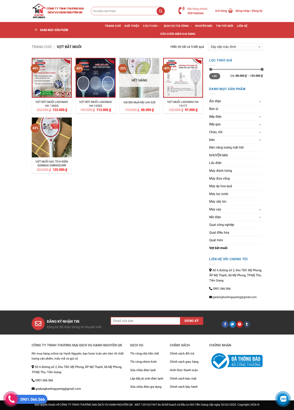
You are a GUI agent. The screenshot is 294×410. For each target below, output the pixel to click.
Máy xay (215, 209)
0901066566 (196, 13)
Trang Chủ (113, 26)
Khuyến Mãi (203, 26)
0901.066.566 (221, 288)
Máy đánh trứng (220, 171)
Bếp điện (215, 117)
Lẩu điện (215, 163)
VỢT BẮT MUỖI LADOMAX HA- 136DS (51, 104)
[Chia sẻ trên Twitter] (232, 324)
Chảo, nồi (215, 132)
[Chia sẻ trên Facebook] (225, 324)
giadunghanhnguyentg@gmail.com (234, 297)
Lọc (214, 76)
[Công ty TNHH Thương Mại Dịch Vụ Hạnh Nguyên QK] (58, 11)
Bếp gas (215, 124)
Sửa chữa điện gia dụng (177, 34)
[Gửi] (163, 11)
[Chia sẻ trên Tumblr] (247, 324)
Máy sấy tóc (217, 201)
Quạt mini (216, 240)
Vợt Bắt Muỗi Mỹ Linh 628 (139, 102)
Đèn (212, 140)
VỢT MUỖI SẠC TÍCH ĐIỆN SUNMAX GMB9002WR (52, 163)
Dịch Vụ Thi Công (176, 26)
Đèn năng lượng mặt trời (226, 147)
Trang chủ (42, 47)
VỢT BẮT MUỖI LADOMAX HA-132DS (95, 104)
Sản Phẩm (150, 26)
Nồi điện (215, 217)
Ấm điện (215, 101)
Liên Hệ (242, 26)
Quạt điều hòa (219, 232)
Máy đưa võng (219, 178)
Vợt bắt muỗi (218, 248)
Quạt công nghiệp (221, 225)
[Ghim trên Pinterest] (239, 324)
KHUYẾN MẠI (218, 155)
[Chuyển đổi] (260, 101)
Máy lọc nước (218, 194)
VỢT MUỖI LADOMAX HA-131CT (183, 104)
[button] (224, 11)
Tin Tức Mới (224, 26)
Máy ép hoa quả (220, 186)
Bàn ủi (213, 109)
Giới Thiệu (131, 26)
